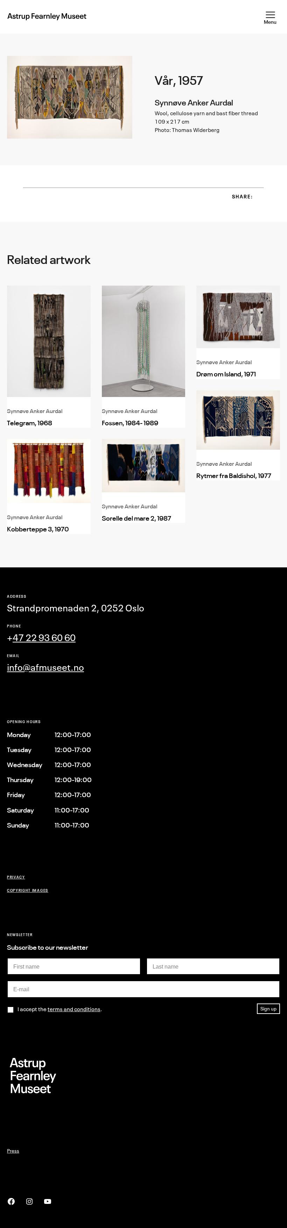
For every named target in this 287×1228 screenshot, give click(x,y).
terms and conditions (74, 1009)
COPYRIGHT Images (27, 890)
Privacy (16, 877)
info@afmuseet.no (45, 667)
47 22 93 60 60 (44, 638)
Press (13, 1151)
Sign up (268, 1009)
